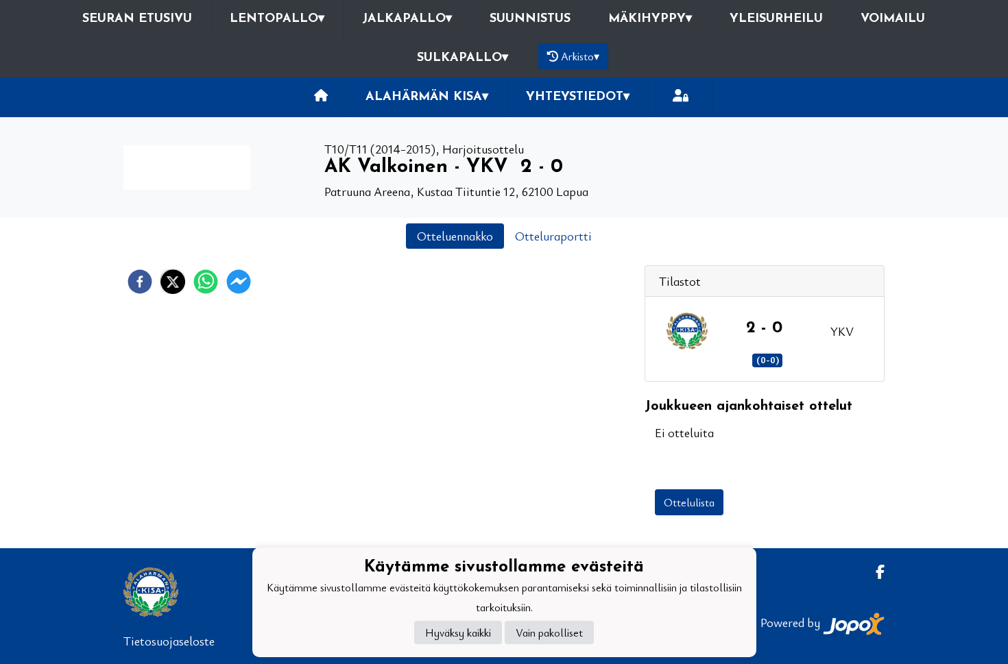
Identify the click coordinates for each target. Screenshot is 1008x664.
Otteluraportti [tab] (553, 236)
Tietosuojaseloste (169, 640)
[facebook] (140, 281)
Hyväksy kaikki (458, 632)
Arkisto (580, 56)
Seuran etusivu (137, 19)
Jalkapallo (407, 19)
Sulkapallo (462, 58)
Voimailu (893, 19)
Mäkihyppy (650, 19)
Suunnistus (530, 19)
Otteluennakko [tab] (455, 236)
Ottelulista (689, 502)
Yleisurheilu (776, 19)
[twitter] (172, 281)
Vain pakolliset (549, 632)
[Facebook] (875, 572)
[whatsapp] (205, 281)
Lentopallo (277, 19)
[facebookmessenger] (238, 281)
